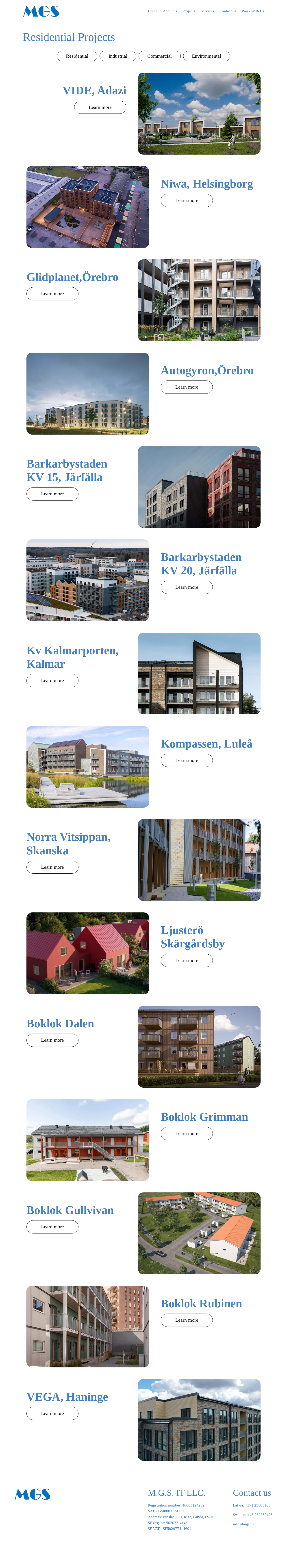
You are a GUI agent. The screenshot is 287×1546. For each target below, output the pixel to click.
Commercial (159, 56)
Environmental (206, 56)
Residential (77, 56)
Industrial (118, 56)
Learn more (100, 107)
